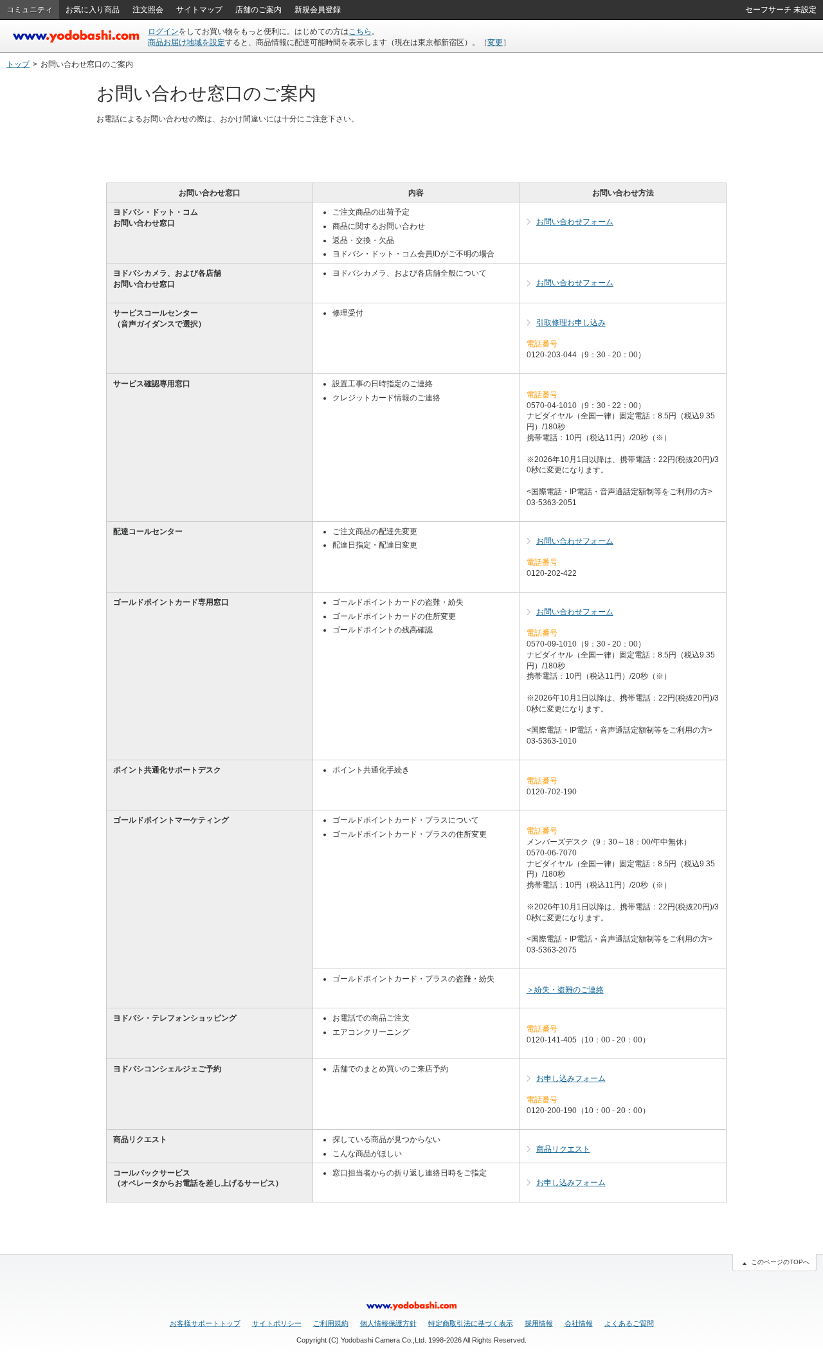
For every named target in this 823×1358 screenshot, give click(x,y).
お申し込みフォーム (571, 1078)
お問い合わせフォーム (574, 221)
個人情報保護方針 (388, 1323)
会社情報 (579, 1323)
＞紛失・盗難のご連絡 (565, 989)
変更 (495, 42)
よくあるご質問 (629, 1323)
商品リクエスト (563, 1149)
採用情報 (539, 1323)
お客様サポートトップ (205, 1323)
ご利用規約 (330, 1323)
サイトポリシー (277, 1323)
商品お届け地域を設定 (186, 42)
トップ (18, 64)
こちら (360, 31)
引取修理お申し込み (571, 322)
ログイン (163, 31)
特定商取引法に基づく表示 (470, 1323)
